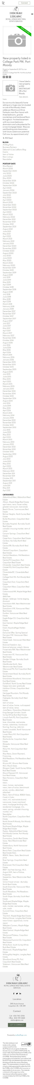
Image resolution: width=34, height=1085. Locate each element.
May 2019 (7, 282)
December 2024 (9, 181)
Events (5, 152)
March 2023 (8, 202)
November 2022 (9, 207)
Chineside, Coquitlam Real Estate (16, 565)
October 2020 (8, 251)
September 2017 (9, 319)
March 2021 (7, 239)
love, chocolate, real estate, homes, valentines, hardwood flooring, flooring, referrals (15, 724)
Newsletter (7, 159)
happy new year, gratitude (14, 686)
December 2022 (9, 205)
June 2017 (7, 326)
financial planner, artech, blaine (16, 647)
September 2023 (10, 193)
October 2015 (8, 367)
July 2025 (7, 173)
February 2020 (9, 265)
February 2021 (8, 241)
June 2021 (7, 231)
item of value (8, 703)
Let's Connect (17, 1025)
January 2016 (8, 360)
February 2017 (8, 335)
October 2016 (8, 340)
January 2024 (8, 190)
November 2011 (9, 476)
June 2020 (7, 258)
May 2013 (7, 435)
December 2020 (9, 246)
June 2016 (7, 348)
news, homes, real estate (13, 785)
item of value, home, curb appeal (16, 705)
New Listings (8, 157)
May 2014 (7, 408)
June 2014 (7, 406)
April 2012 (7, 466)
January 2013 (8, 444)
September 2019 (9, 273)
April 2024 (7, 188)
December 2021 (9, 219)
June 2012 (7, 461)
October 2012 (8, 452)
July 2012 (6, 459)
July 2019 (6, 277)
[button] (14, 993)
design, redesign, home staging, (16, 599)
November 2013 (9, 423)
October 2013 (8, 425)
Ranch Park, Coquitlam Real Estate (17, 850)
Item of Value (8, 154)
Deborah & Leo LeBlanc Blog (14, 150)
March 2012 (7, 469)
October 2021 (8, 224)
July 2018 (6, 294)
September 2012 (9, 454)
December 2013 (9, 420)
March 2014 (7, 413)
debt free (6, 596)
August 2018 (8, 292)
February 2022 (9, 217)
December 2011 (9, 473)
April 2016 (7, 352)
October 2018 (8, 287)
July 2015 (6, 374)
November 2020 (9, 248)
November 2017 (9, 314)
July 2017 (6, 323)
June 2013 (7, 432)
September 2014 (9, 398)
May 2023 (7, 198)
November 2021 (9, 222)
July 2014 (6, 403)
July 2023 (7, 195)
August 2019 (8, 275)
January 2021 (8, 243)
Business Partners (10, 147)
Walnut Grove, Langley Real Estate (17, 918)
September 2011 (9, 481)
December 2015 (9, 362)
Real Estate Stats (9, 853)
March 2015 (7, 384)
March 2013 (7, 439)
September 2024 (10, 185)
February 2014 (8, 415)
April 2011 (6, 490)
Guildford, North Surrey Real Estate (17, 684)
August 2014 (8, 401)
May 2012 (7, 464)
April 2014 (7, 410)
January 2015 (8, 389)
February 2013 (8, 442)
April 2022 (7, 212)
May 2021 (7, 234)
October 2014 (8, 396)
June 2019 (7, 280)
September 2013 (9, 427)
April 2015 (7, 381)
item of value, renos (11, 708)
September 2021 (9, 227)
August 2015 (8, 372)
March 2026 (8, 169)
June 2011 (6, 486)
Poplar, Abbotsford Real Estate (15, 831)
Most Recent (8, 166)
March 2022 (8, 214)
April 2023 (7, 200)
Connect (24, 3)
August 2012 (8, 456)
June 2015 (7, 377)
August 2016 (8, 343)
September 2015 (9, 369)
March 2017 (7, 333)
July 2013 (6, 430)
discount (6, 601)
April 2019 (7, 285)
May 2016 (7, 350)
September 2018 (9, 289)
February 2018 (8, 306)
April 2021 (7, 236)
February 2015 (8, 386)
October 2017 (8, 316)
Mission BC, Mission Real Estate (15, 763)
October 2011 (8, 478)
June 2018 (7, 297)
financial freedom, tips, (12, 645)
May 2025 (7, 178)
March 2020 (8, 263)
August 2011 (7, 483)
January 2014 (8, 418)
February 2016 (8, 357)
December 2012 (9, 447)
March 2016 (7, 355)
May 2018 (6, 299)
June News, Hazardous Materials (16, 710)
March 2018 (7, 304)
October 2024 (8, 183)
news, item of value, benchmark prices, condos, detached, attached (16, 790)
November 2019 (9, 268)
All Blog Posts (8, 145)
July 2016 (6, 345)
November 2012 (9, 449)
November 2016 (9, 338)
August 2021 (8, 229)
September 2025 (10, 171)
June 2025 (7, 176)
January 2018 (8, 309)
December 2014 (9, 391)
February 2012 (8, 471)
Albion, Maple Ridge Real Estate (16, 502)
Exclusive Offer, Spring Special (15, 633)
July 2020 (7, 256)
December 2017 (9, 311)
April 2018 (7, 302)
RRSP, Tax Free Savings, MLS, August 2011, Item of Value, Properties (14, 872)
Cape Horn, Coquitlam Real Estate (17, 538)
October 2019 (8, 270)
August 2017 (8, 321)
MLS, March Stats (10, 766)
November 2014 (9, 394)
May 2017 (6, 328)
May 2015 (7, 379)
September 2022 (10, 210)
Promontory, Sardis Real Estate (15, 838)
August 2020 (8, 253)
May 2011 (6, 488)
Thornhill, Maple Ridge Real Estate (17, 916)
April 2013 (7, 437)
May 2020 (7, 260)
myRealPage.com (21, 1035)
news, (5, 783)
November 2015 (9, 365)
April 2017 (7, 331)
